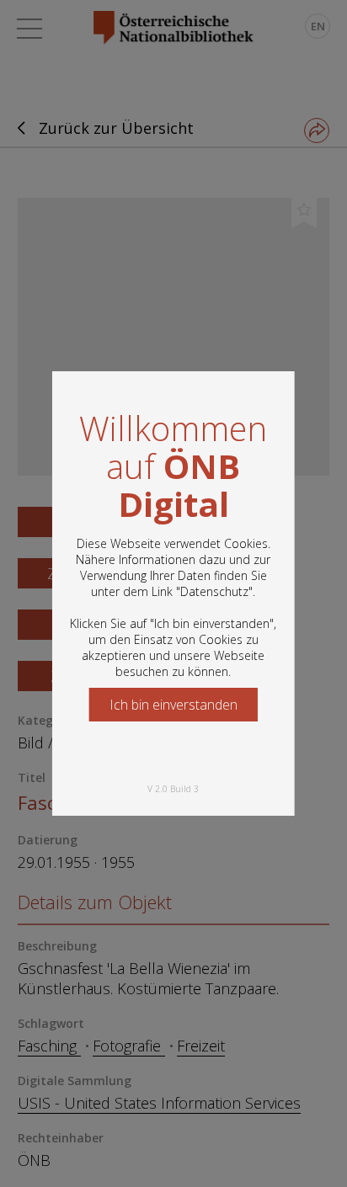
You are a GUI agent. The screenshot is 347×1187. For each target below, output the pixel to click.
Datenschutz (214, 591)
